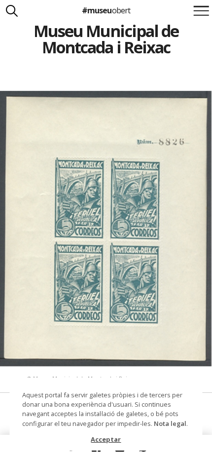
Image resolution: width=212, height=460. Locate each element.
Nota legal (170, 423)
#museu (106, 10)
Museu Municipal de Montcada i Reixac (106, 39)
